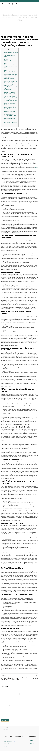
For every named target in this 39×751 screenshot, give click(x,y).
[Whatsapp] (36, 728)
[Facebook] (27, 728)
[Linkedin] (30, 728)
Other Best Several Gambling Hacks (10, 74)
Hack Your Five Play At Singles (9, 78)
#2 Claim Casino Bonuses (8, 60)
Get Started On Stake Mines (9, 121)
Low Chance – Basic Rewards (9, 96)
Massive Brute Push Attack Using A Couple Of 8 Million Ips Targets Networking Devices (10, 88)
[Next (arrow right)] (37, 375)
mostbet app (17, 232)
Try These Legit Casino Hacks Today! (10, 81)
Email (21, 691)
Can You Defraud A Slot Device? (9, 114)
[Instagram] (33, 728)
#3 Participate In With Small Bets (10, 79)
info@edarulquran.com (6, 0)
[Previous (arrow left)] (2, 375)
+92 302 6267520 (14, 0)
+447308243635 (21, 0)
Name (2, 691)
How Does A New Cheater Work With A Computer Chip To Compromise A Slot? (10, 66)
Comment (3, 708)
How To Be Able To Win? (8, 82)
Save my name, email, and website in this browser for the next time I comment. (16, 705)
